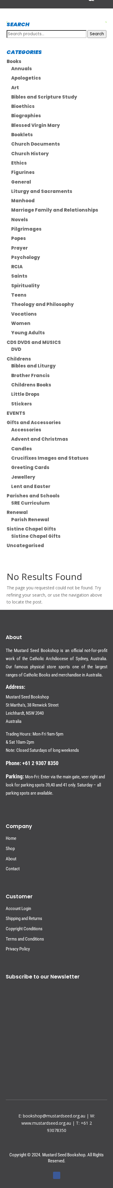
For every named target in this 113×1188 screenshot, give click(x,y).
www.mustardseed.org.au (46, 1123)
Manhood (23, 200)
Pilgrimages (26, 229)
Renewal (17, 512)
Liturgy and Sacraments (41, 191)
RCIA (17, 266)
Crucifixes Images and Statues (50, 458)
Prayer (19, 248)
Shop (10, 848)
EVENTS (16, 413)
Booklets (22, 134)
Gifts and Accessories (34, 422)
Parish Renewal (30, 519)
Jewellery (23, 477)
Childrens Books (31, 385)
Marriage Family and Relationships (54, 210)
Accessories (26, 430)
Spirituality (25, 285)
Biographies (26, 115)
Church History (30, 153)
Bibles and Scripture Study (44, 97)
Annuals (21, 68)
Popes (18, 238)
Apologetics (26, 78)
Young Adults (28, 332)
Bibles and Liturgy (33, 366)
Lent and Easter (30, 486)
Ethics (19, 163)
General (21, 182)
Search (97, 34)
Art (15, 87)
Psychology (25, 257)
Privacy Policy (18, 949)
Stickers (21, 404)
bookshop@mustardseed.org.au (54, 1116)
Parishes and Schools (33, 496)
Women (20, 323)
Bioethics (23, 106)
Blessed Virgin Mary (35, 125)
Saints (19, 276)
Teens (19, 295)
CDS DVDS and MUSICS (34, 342)
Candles (21, 449)
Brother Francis (30, 375)
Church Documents (35, 144)
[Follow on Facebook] (56, 1175)
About (11, 859)
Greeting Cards (30, 467)
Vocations (24, 314)
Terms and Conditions (25, 939)
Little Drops (25, 394)
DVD (16, 349)
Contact (13, 868)
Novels (19, 219)
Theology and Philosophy (42, 304)
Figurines (23, 172)
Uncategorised (25, 545)
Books (14, 61)
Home (11, 838)
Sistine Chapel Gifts (31, 529)
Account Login (18, 908)
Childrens (19, 359)
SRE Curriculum (30, 503)
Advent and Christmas (39, 439)
